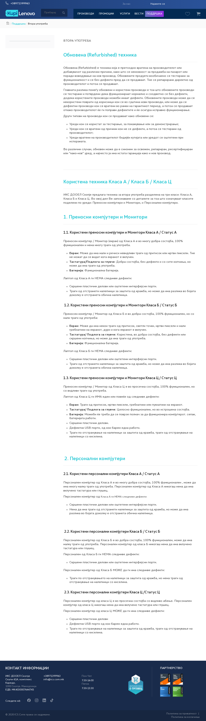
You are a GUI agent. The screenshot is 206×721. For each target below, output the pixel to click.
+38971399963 (20, 3)
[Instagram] (36, 700)
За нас (127, 4)
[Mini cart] (199, 14)
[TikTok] (51, 700)
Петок (85, 684)
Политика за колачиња (185, 717)
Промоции (106, 14)
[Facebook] (28, 700)
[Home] (20, 13)
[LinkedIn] (44, 700)
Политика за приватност (181, 714)
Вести (139, 14)
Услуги (125, 14)
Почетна (7, 23)
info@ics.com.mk (53, 679)
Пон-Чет (87, 676)
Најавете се (157, 4)
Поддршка (154, 14)
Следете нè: (13, 701)
